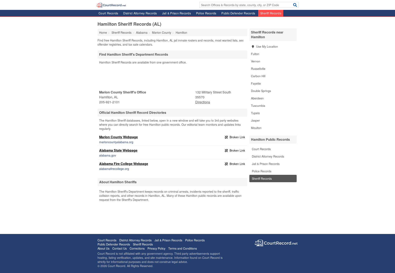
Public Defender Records (238, 13)
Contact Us (119, 248)
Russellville (258, 69)
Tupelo (255, 113)
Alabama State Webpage (118, 150)
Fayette (256, 83)
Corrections (137, 248)
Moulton (256, 128)
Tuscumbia (258, 106)
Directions (202, 102)
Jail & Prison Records (176, 13)
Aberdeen (257, 98)
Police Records (206, 13)
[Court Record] (111, 5)
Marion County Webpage (118, 137)
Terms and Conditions (182, 248)
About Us (103, 248)
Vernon (255, 61)
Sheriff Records (270, 13)
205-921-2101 (109, 102)
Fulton (255, 54)
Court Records (108, 13)
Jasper (255, 120)
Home (103, 32)
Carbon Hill (258, 76)
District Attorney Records (140, 13)
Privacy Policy (156, 248)
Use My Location (266, 46)
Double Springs (261, 91)
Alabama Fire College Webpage (123, 163)
